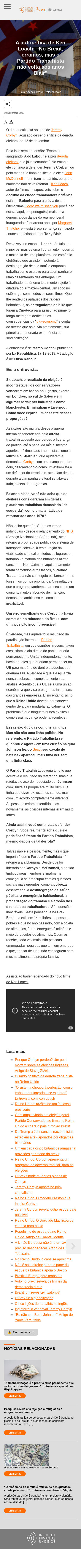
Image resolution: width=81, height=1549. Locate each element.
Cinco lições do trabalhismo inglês (41, 1303)
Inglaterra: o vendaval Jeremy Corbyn (43, 1309)
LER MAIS (15, 1395)
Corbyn (29, 462)
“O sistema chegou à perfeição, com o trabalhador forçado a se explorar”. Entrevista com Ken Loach (44, 1093)
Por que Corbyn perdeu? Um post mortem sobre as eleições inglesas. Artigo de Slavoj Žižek (42, 1065)
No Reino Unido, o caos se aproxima (43, 1259)
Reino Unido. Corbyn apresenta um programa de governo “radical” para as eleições (44, 1165)
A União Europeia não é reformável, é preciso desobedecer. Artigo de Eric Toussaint (43, 1248)
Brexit (37, 749)
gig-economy (46, 321)
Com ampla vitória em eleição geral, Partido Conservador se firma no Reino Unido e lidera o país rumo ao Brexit (45, 1120)
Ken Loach (59, 184)
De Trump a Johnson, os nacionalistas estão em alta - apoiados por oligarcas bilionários (44, 1137)
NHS (69, 531)
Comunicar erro (21, 1332)
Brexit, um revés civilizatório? (37, 1292)
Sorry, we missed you (41, 206)
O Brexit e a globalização (34, 1298)
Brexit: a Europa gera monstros (38, 1276)
